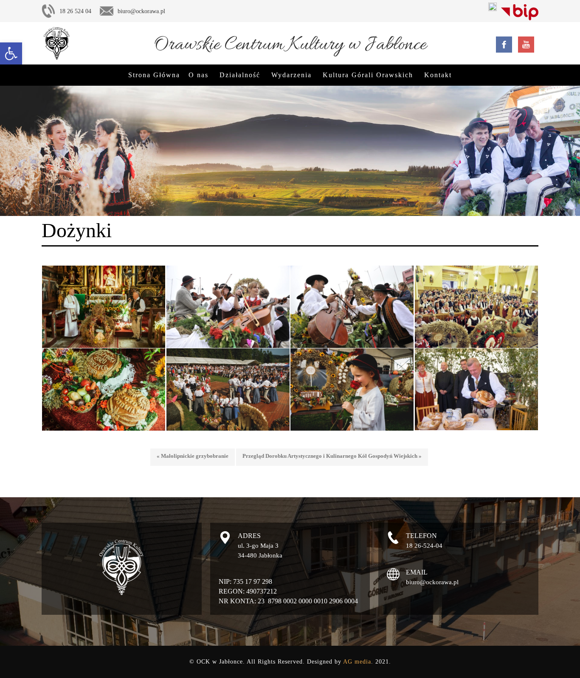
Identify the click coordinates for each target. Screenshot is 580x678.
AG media (357, 661)
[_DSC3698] (476, 306)
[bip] (519, 10)
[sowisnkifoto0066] (104, 389)
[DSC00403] (476, 389)
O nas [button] (198, 74)
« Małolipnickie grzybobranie (192, 456)
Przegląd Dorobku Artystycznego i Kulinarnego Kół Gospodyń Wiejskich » (332, 456)
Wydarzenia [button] (291, 74)
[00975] (352, 389)
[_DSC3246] (228, 306)
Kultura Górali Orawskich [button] (368, 74)
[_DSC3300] (352, 306)
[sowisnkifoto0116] (104, 307)
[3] (228, 389)
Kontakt (438, 74)
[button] (11, 53)
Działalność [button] (240, 74)
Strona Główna (154, 74)
